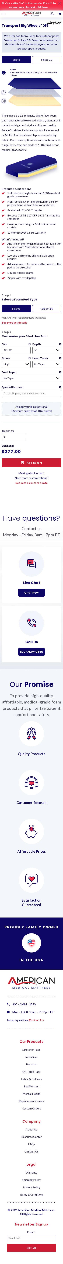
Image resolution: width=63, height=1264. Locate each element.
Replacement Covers (31, 1101)
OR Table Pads (31, 1071)
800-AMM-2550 (31, 652)
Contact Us (36, 1020)
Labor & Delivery (31, 1079)
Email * (31, 1232)
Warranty (31, 1172)
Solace (16, 59)
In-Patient (31, 1057)
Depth (36, 344)
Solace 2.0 (46, 59)
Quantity (8, 431)
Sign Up (31, 1247)
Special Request (13, 387)
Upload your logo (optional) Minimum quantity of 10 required (31, 408)
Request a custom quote (31, 482)
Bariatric (31, 1064)
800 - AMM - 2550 (24, 1004)
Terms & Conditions (31, 1194)
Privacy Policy (31, 1187)
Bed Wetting (31, 1086)
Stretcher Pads (31, 1049)
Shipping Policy (31, 1179)
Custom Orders (31, 1108)
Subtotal (8, 446)
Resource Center (31, 1136)
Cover (6, 358)
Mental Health (31, 1093)
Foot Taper (9, 372)
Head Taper (40, 358)
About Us (31, 1129)
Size (4, 344)
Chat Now (31, 593)
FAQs (31, 1144)
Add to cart (34, 462)
